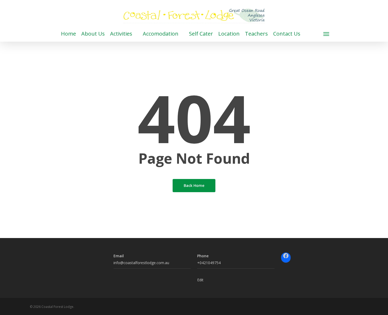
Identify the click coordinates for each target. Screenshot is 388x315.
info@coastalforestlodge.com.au (141, 262)
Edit (200, 279)
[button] (326, 33)
